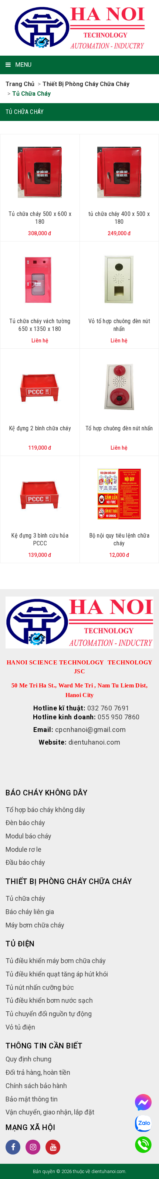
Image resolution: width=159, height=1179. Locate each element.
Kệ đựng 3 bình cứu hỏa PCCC (39, 539)
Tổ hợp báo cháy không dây (45, 810)
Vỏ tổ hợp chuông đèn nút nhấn (119, 325)
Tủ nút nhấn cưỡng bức (40, 987)
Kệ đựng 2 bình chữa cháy (40, 428)
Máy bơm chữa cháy (35, 925)
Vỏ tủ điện (20, 1027)
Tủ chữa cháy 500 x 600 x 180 (40, 217)
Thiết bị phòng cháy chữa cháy (86, 84)
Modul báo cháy (28, 836)
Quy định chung (28, 1059)
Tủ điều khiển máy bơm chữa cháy (56, 961)
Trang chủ (20, 84)
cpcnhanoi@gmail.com (90, 729)
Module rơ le (23, 849)
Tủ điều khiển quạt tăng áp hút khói (57, 974)
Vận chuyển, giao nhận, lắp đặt (50, 1112)
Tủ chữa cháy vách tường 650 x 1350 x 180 (39, 325)
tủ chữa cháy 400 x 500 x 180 (119, 217)
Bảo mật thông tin (32, 1099)
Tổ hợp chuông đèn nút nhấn (119, 428)
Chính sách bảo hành (36, 1086)
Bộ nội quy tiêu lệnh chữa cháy (119, 539)
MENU (23, 64)
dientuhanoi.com (94, 742)
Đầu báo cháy (25, 862)
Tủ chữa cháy (31, 93)
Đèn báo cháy (25, 823)
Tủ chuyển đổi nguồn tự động (49, 1014)
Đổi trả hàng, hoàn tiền (38, 1072)
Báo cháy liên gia (30, 912)
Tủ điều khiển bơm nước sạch (49, 1000)
